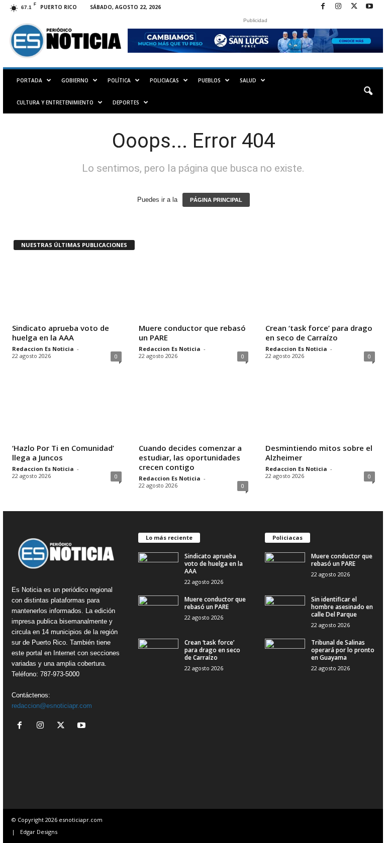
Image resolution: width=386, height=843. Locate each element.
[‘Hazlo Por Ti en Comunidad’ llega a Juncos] (67, 410)
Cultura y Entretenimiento (55, 102)
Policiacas (164, 80)
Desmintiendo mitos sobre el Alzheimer (318, 452)
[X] (354, 7)
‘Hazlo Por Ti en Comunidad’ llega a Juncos (63, 452)
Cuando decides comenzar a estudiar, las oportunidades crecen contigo (190, 457)
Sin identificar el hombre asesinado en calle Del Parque (342, 607)
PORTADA (29, 80)
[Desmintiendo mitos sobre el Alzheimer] (320, 410)
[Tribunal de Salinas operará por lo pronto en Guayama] (285, 654)
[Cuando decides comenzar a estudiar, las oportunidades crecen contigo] (193, 410)
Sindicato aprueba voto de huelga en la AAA (60, 332)
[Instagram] (338, 7)
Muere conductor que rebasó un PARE (192, 332)
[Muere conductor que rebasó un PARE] (193, 290)
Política (119, 80)
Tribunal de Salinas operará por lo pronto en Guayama (342, 650)
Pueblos (209, 80)
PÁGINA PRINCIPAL (216, 200)
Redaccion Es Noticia (43, 348)
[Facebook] (323, 7)
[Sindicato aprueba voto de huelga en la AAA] (67, 290)
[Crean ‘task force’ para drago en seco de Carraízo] (320, 290)
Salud (248, 80)
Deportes (126, 102)
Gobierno (74, 80)
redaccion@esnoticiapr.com (52, 705)
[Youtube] (369, 7)
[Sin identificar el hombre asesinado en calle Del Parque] (285, 610)
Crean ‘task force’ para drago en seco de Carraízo (318, 332)
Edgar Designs (38, 831)
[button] (368, 91)
